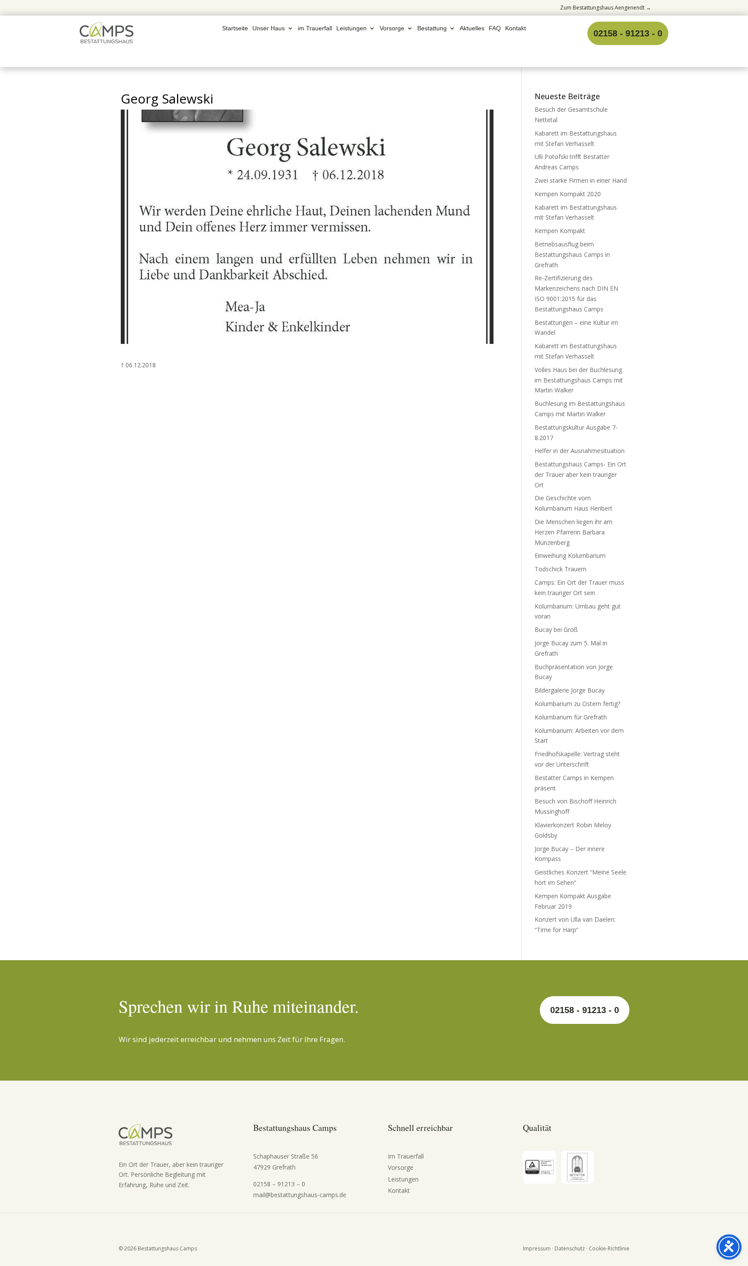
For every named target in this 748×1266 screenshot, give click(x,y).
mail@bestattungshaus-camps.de (299, 1195)
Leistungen (351, 28)
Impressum (537, 1248)
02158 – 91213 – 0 (279, 1184)
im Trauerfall (315, 28)
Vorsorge (392, 28)
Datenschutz (570, 1248)
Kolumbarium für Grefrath (571, 717)
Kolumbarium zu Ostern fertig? (577, 703)
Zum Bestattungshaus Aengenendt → (605, 7)
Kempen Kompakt (560, 231)
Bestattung (432, 28)
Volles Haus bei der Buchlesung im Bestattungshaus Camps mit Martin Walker (579, 380)
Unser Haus (268, 28)
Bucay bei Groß (556, 629)
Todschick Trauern (561, 569)
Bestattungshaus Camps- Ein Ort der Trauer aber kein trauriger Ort (580, 474)
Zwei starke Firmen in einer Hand (581, 180)
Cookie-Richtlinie (609, 1248)
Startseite (235, 28)
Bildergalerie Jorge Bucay (570, 690)
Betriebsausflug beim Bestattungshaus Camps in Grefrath (572, 254)
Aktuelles (472, 28)
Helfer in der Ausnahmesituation (580, 451)
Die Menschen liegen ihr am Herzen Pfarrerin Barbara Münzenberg (574, 532)
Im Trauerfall (406, 1156)
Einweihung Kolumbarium (570, 555)
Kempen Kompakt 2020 (568, 194)
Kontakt (515, 28)
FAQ (495, 28)
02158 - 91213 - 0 (627, 33)
